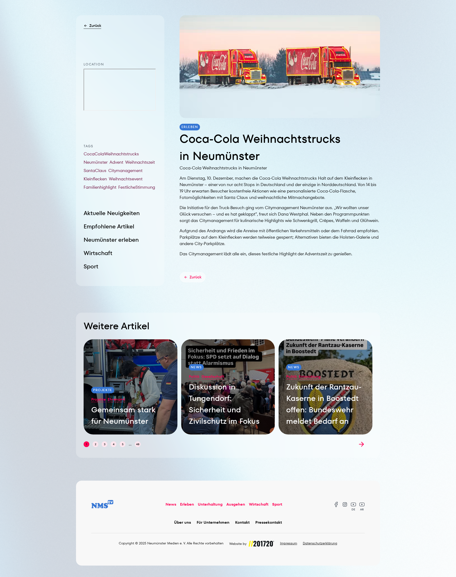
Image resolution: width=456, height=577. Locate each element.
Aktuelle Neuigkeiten (112, 213)
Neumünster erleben (111, 240)
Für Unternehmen (213, 522)
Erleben (187, 504)
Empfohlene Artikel (109, 226)
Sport (91, 266)
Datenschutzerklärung (320, 543)
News (171, 504)
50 (138, 444)
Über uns (182, 522)
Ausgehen (235, 504)
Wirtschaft (98, 253)
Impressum (288, 543)
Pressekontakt (268, 522)
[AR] (362, 504)
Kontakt (242, 522)
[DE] (353, 504)
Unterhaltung (210, 504)
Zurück (95, 25)
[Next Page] (361, 444)
